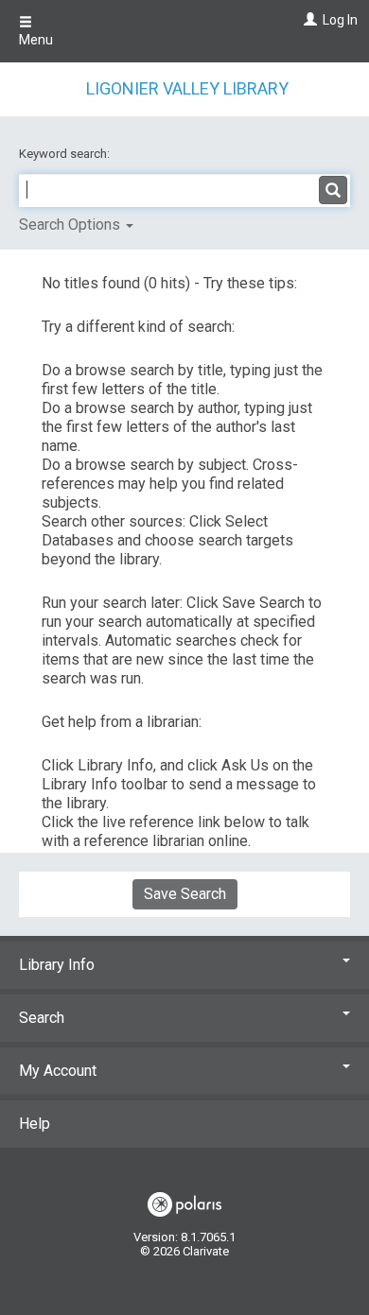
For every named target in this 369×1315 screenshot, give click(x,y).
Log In (340, 19)
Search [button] (41, 1018)
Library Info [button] (57, 965)
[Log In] (308, 19)
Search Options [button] (71, 225)
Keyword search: (66, 154)
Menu (36, 39)
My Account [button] (58, 1071)
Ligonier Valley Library (187, 88)
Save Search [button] (185, 894)
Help (34, 1124)
